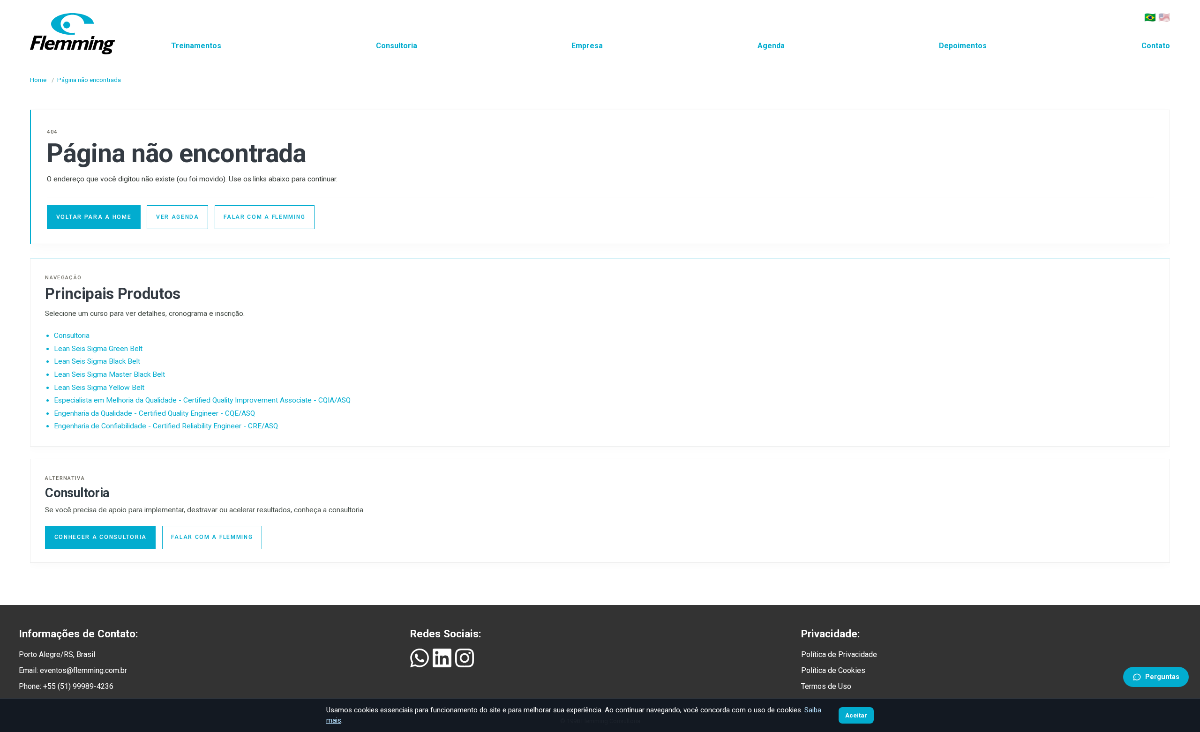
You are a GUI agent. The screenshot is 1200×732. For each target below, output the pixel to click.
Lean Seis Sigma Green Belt (98, 348)
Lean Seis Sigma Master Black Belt (109, 374)
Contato (1155, 45)
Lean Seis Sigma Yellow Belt (99, 387)
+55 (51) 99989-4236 (78, 686)
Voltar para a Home (94, 217)
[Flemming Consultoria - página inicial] (72, 31)
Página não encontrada (89, 79)
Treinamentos (196, 45)
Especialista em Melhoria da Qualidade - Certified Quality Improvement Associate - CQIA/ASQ (202, 400)
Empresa (587, 45)
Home (38, 79)
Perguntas (1162, 677)
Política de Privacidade (839, 654)
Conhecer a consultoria (100, 537)
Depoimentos (963, 45)
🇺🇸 (1164, 17)
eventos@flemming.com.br (83, 670)
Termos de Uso (826, 686)
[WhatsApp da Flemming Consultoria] (419, 658)
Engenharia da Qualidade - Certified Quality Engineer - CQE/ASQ (154, 413)
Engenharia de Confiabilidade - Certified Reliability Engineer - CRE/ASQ (166, 426)
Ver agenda (177, 217)
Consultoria (396, 45)
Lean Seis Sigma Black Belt (97, 361)
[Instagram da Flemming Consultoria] (464, 658)
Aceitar (856, 715)
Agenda (771, 45)
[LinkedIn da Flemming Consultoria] (442, 658)
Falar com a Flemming (264, 217)
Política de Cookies (833, 670)
